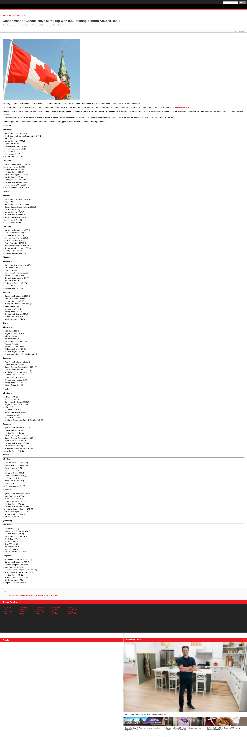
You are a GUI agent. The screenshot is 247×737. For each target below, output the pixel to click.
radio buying (53, 595)
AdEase (11, 595)
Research (12, 15)
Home (5, 15)
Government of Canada (34, 595)
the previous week (182, 107)
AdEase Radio (20, 595)
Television (20, 15)
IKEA (46, 595)
